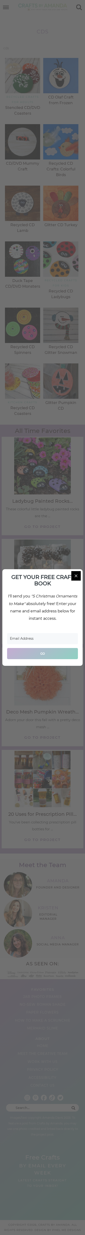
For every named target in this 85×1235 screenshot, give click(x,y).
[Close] (76, 576)
